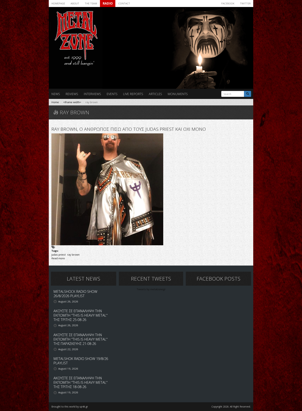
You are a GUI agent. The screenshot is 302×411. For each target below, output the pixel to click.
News (55, 94)
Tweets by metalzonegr (151, 289)
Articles (155, 94)
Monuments (178, 94)
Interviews (92, 94)
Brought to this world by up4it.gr (69, 406)
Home (55, 102)
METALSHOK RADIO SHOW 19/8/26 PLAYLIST (80, 360)
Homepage (58, 3)
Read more (58, 258)
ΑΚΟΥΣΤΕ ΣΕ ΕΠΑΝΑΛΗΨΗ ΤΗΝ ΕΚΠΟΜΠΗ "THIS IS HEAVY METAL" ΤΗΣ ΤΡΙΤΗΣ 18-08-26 (80, 382)
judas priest (58, 254)
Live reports (133, 94)
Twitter (245, 3)
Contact (124, 3)
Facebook (227, 3)
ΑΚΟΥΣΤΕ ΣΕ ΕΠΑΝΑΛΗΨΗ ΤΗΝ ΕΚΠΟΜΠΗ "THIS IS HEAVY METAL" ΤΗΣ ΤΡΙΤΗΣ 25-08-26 (80, 315)
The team (91, 3)
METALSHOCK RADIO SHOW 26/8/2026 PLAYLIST (75, 293)
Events (112, 94)
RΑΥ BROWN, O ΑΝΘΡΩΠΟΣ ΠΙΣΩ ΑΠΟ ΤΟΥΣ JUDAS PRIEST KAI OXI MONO (128, 129)
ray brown (73, 254)
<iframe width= (72, 102)
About (75, 3)
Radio (108, 3)
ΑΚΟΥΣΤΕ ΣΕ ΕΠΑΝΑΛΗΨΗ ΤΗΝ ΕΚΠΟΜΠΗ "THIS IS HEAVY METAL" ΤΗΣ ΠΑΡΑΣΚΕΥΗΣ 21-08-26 (80, 339)
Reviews (72, 94)
